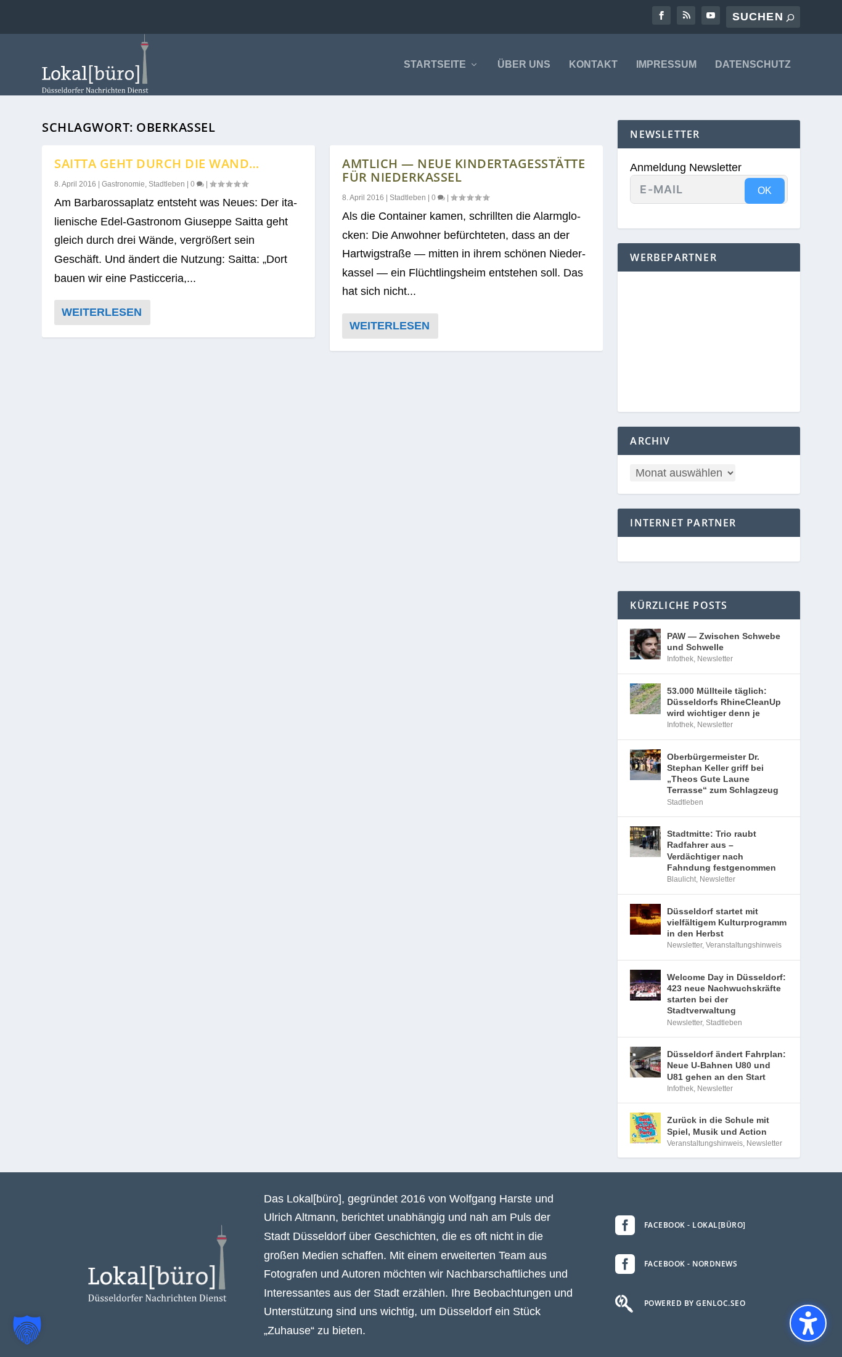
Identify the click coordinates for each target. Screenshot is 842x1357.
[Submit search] (790, 17)
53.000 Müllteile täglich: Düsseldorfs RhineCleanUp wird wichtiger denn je (724, 702)
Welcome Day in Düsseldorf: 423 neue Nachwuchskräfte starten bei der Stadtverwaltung (726, 994)
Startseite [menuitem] (435, 65)
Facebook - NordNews (691, 1263)
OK (765, 190)
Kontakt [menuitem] (593, 65)
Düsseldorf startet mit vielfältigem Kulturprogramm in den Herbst (727, 922)
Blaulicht (681, 879)
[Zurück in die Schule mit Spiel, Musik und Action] (645, 1128)
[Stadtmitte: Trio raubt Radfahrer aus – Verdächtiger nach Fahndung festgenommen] (645, 841)
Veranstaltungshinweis (744, 945)
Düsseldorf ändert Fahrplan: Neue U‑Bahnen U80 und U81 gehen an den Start (726, 1065)
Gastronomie (123, 184)
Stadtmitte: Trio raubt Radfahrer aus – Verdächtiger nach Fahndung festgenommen (721, 850)
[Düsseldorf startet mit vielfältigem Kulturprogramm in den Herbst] (645, 919)
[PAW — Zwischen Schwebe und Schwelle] (645, 644)
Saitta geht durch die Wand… (157, 163)
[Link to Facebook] (661, 15)
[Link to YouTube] (710, 15)
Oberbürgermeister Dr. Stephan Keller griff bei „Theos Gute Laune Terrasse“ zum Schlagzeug (723, 773)
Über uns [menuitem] (523, 65)
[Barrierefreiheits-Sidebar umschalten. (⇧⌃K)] (808, 1323)
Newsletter (715, 658)
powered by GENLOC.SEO (695, 1303)
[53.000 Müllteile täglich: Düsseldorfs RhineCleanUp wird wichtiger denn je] (645, 698)
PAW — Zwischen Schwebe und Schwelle (723, 641)
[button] (27, 1330)
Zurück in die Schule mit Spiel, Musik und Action (718, 1125)
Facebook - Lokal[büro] (695, 1225)
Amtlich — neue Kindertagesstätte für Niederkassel (463, 170)
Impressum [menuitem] (666, 65)
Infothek (680, 658)
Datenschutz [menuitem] (753, 65)
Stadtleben (167, 184)
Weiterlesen (102, 312)
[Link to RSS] (686, 15)
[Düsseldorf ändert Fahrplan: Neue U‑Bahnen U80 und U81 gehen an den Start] (645, 1062)
